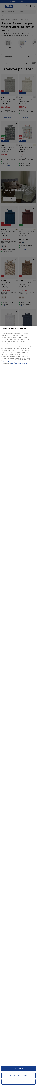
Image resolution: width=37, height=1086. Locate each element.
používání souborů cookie (19, 364)
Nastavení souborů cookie (18, 1075)
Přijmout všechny (18, 1068)
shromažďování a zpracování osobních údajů (16, 362)
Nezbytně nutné (18, 1082)
